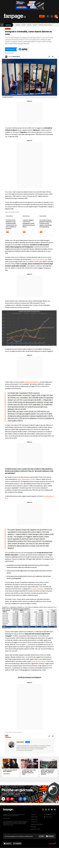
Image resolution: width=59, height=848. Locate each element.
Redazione (33, 826)
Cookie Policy (34, 821)
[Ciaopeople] (52, 844)
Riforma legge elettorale (45, 25)
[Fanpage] (8, 809)
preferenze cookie (35, 829)
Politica (8, 24)
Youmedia (33, 814)
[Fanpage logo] (13, 16)
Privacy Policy (34, 819)
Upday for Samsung (17, 732)
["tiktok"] (3, 799)
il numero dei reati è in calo (39, 259)
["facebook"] (20, 799)
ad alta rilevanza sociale (38, 661)
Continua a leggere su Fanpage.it (29, 677)
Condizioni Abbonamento (37, 824)
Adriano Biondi (16, 56)
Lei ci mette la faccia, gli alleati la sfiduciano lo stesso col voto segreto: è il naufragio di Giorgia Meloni (45, 223)
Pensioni (29, 25)
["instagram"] (7, 799)
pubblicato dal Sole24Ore (31, 382)
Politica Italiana (8, 732)
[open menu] (2, 25)
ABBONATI (42, 16)
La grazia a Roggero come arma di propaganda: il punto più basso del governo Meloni (29, 223)
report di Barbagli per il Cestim (26, 479)
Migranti (35, 25)
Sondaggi (17, 25)
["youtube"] (12, 799)
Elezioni (24, 25)
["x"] (16, 799)
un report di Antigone (37, 589)
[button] (52, 56)
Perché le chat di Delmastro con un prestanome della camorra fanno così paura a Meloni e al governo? (11, 224)
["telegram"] (25, 799)
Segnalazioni (34, 816)
